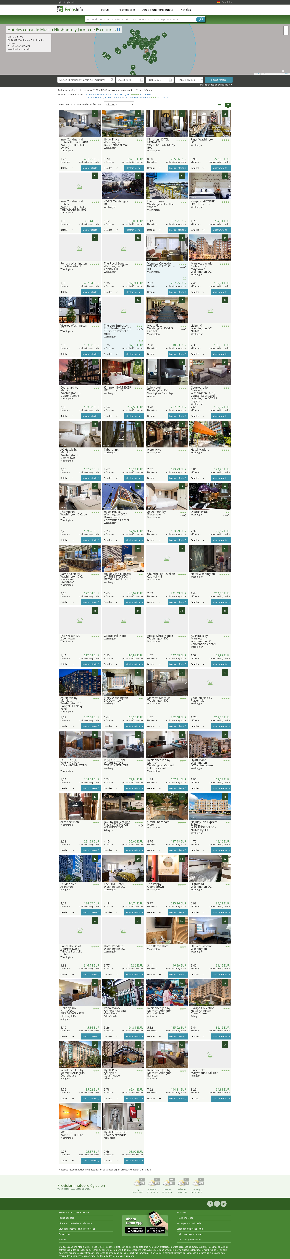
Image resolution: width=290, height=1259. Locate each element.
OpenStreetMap (272, 74)
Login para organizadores (190, 1234)
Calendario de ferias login (190, 1228)
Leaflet (258, 74)
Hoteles (185, 10)
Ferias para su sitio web (189, 1223)
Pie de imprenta (185, 1217)
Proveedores (127, 10)
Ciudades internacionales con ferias (77, 1228)
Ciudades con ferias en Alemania (75, 1223)
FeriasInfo (72, 9)
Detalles (64, 167)
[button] (145, 49)
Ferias (105, 10)
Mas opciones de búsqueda (214, 84)
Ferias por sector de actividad (74, 1212)
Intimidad (182, 1212)
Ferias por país (66, 1217)
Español (226, 2)
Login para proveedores (189, 1239)
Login (59, 2)
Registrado (69, 2)
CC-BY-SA (286, 74)
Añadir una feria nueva (158, 10)
